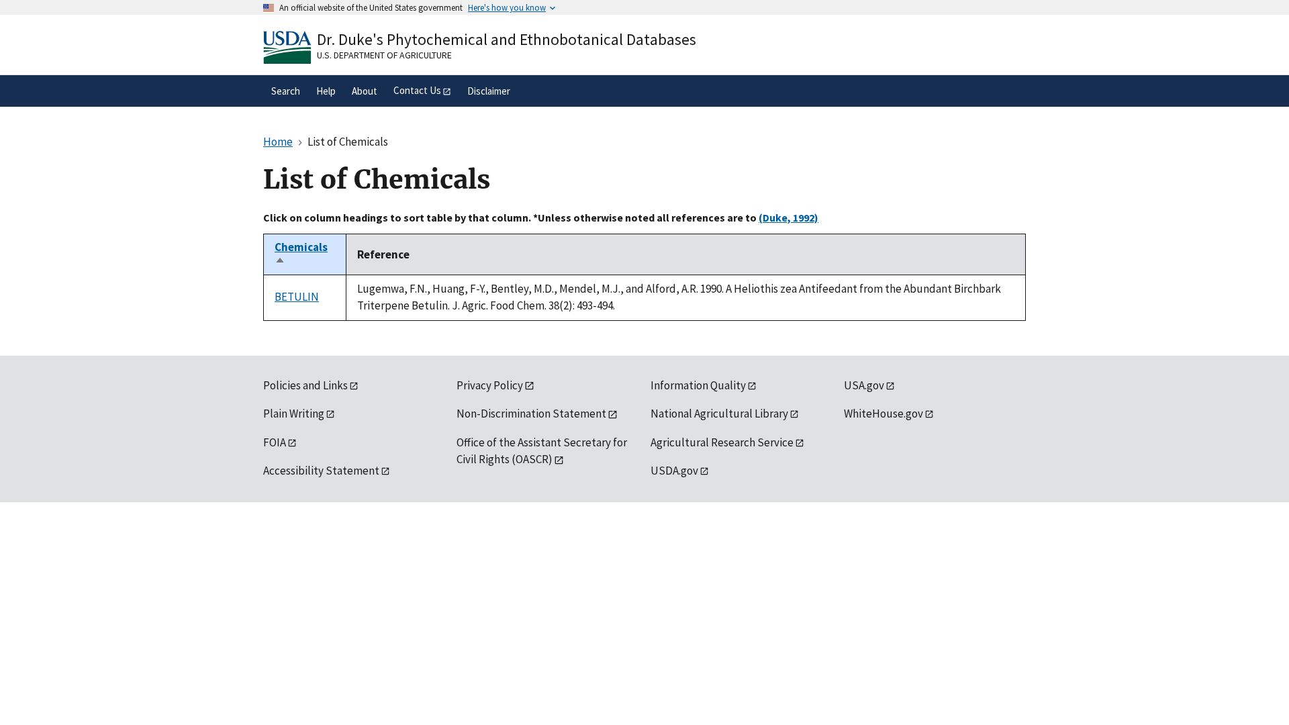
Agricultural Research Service (722, 442)
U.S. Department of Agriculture (384, 55)
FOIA (274, 442)
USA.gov (864, 385)
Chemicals (301, 254)
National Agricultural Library (719, 413)
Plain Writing (293, 413)
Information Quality (698, 385)
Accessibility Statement (321, 470)
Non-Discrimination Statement (531, 413)
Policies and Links (305, 385)
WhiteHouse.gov (883, 413)
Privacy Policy (490, 385)
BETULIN (297, 296)
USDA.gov (674, 470)
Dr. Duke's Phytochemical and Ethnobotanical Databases (506, 39)
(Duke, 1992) (788, 217)
